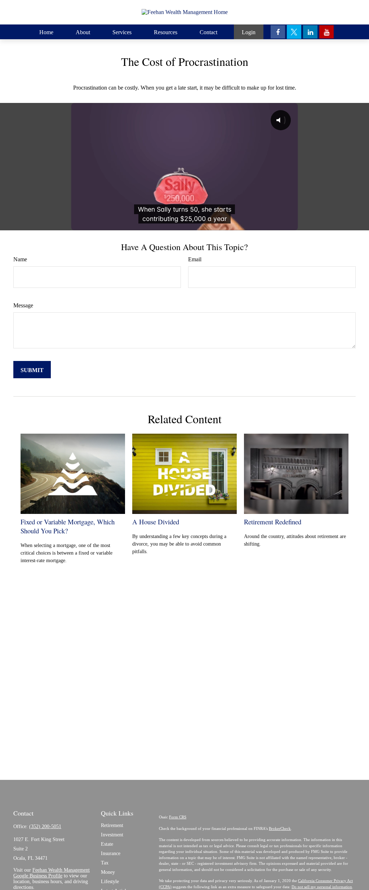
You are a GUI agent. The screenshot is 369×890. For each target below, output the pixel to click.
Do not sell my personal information (322, 887)
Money (108, 872)
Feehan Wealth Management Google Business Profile (51, 872)
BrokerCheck (280, 828)
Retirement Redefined (272, 521)
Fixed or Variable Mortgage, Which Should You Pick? (68, 526)
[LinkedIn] (310, 32)
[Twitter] (294, 32)
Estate (107, 844)
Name (20, 259)
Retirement (112, 825)
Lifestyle (110, 881)
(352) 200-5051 (45, 826)
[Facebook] (278, 32)
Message (23, 305)
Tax (104, 863)
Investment (112, 834)
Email (194, 259)
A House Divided (155, 521)
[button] (46, 32)
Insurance (110, 853)
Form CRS (177, 817)
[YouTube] (326, 32)
